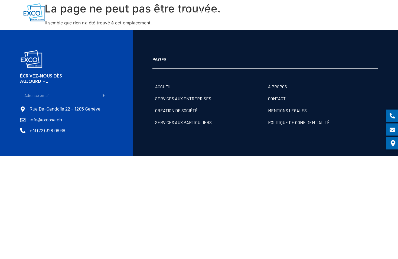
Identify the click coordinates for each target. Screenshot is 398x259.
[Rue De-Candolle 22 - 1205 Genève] (22, 109)
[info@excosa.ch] (22, 120)
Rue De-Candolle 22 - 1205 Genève (65, 109)
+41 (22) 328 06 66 (47, 130)
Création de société (252, 12)
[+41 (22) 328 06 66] (22, 130)
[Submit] (103, 95)
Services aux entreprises (202, 12)
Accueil (164, 12)
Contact (366, 12)
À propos (343, 12)
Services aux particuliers (303, 12)
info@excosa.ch (46, 119)
